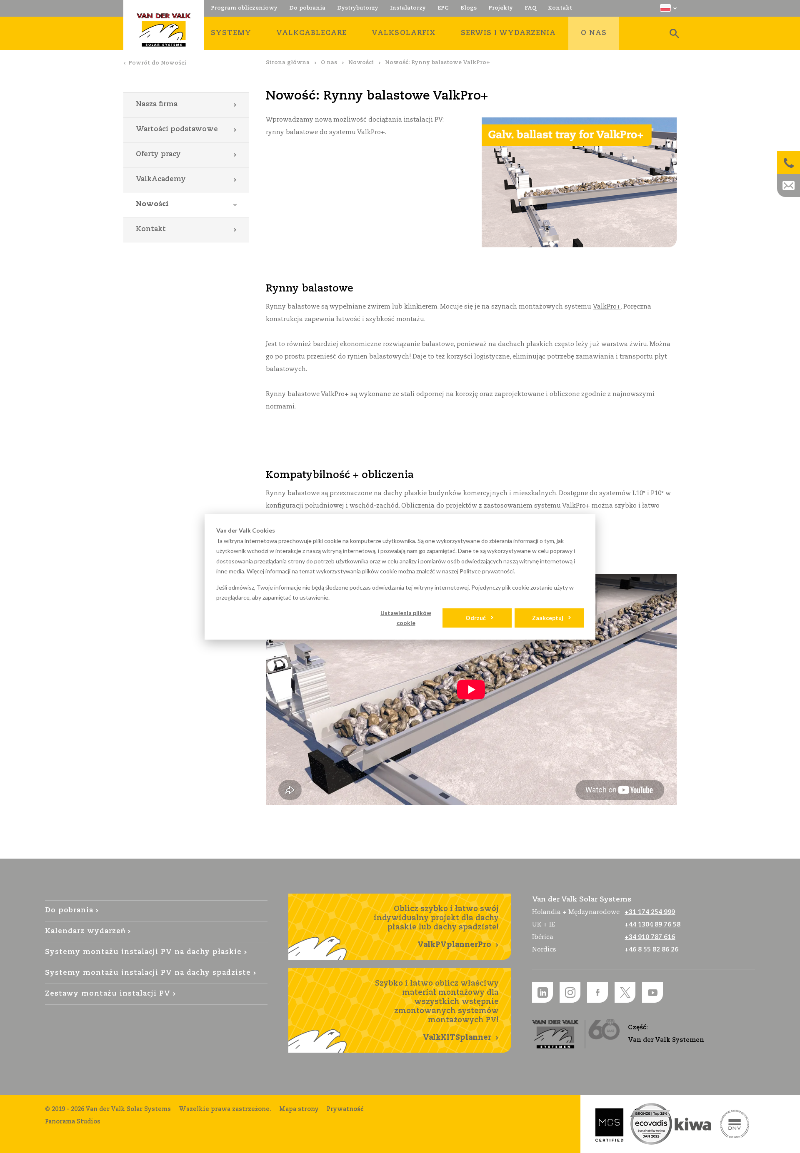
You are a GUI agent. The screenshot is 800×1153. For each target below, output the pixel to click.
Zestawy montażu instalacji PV (108, 993)
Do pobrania (69, 910)
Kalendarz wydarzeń (85, 931)
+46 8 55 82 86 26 (651, 949)
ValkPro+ (607, 307)
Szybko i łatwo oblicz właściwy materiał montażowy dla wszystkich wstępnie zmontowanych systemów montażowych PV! (437, 1010)
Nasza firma (157, 104)
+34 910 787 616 (650, 937)
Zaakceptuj (547, 617)
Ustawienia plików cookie (405, 618)
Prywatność (345, 1109)
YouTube (652, 992)
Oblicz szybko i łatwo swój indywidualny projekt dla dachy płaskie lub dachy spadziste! (436, 927)
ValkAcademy (161, 179)
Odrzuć (475, 617)
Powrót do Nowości (157, 63)
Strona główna (288, 62)
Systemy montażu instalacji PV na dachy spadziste (148, 972)
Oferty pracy (158, 154)
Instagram (570, 992)
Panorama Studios (72, 1122)
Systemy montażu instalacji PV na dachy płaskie (143, 952)
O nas (329, 62)
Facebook (597, 992)
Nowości (361, 62)
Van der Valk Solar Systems (163, 30)
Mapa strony (299, 1109)
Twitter (625, 992)
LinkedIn (542, 992)
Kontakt (151, 229)
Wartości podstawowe (177, 129)
